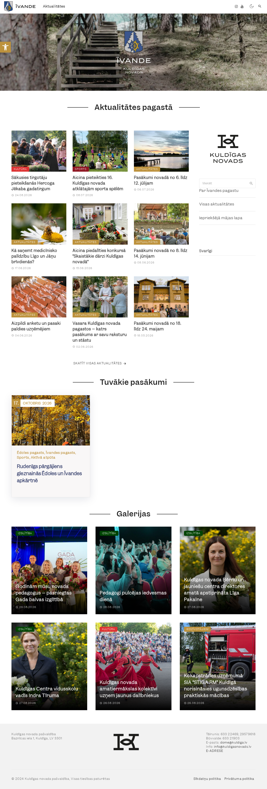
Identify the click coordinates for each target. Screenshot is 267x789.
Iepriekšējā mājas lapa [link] (221, 217)
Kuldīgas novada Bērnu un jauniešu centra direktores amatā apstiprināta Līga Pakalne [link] (214, 590)
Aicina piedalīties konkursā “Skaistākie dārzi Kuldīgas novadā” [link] (99, 256)
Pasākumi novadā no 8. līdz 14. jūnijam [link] (161, 253)
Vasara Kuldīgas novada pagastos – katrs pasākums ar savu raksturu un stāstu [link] (100, 332)
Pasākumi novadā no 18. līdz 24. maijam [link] (157, 326)
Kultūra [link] (20, 169)
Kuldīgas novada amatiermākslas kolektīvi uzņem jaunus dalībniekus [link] (129, 688)
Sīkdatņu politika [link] (207, 779)
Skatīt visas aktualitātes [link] (97, 363)
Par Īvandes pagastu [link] (219, 190)
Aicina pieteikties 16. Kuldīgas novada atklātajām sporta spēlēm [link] (98, 183)
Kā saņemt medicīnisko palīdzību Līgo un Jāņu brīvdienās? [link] (34, 256)
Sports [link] (81, 169)
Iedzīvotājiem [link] (197, 629)
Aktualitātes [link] (54, 6)
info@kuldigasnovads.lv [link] (233, 747)
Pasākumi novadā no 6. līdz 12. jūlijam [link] (161, 180)
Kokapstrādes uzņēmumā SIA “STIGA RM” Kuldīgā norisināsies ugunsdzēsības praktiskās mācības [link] (215, 685)
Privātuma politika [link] (239, 779)
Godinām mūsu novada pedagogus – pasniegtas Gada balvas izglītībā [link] (44, 593)
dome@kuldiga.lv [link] (234, 742)
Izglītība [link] (25, 533)
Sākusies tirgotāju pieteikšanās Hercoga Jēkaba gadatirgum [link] (33, 183)
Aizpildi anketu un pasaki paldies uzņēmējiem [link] (36, 326)
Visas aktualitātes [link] (216, 204)
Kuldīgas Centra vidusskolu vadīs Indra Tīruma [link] (47, 692)
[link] (5, 47)
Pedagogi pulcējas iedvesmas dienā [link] (133, 596)
